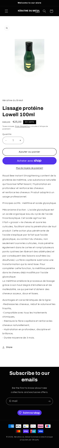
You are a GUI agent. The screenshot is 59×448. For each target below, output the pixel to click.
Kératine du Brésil (22, 437)
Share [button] (9, 347)
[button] (6, 11)
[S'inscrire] (49, 401)
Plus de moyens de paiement (29, 168)
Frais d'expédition (22, 126)
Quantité (6, 134)
